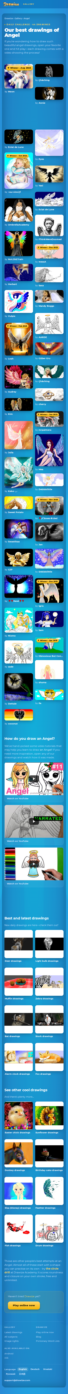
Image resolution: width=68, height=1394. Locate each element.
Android (8, 1353)
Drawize (8, 18)
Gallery (18, 18)
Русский (10, 1374)
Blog (38, 1336)
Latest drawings (13, 1332)
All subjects (10, 1336)
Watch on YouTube (17, 798)
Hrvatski (47, 1369)
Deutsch (35, 1369)
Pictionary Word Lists (48, 1341)
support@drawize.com (17, 1380)
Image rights (11, 1341)
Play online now (24, 1305)
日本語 (22, 1374)
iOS (6, 1358)
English (23, 1369)
